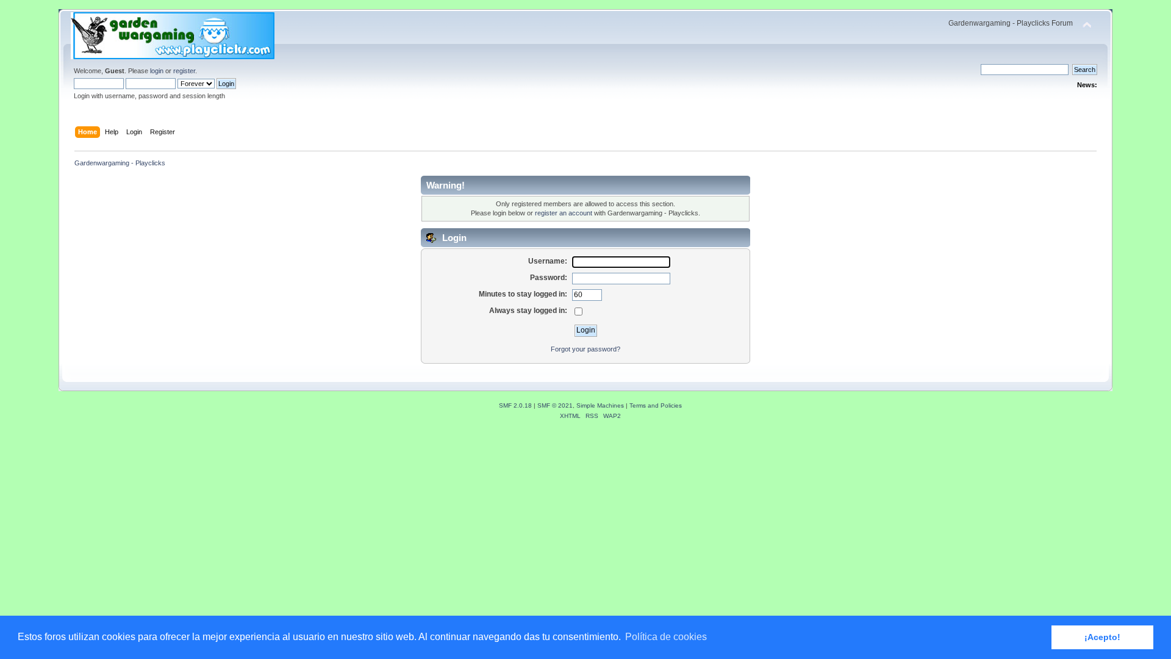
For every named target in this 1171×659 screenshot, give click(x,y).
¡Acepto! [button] (1102, 637)
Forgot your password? (585, 349)
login (156, 70)
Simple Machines (600, 405)
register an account (563, 213)
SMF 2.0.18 (515, 405)
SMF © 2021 (555, 405)
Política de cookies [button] (666, 637)
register (184, 70)
